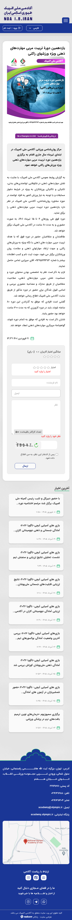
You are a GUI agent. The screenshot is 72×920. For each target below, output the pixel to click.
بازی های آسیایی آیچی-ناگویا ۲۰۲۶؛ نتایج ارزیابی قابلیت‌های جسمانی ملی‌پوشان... (37, 581)
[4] (44, 367)
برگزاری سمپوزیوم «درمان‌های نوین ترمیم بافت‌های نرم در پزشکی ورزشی (37, 716)
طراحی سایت (46, 917)
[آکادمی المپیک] (36, 12)
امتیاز (54, 367)
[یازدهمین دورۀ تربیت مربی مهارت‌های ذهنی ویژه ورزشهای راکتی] (36, 97)
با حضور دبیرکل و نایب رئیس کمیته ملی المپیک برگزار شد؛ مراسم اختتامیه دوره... (37, 501)
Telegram (36, 902)
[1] (34, 367)
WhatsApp (44, 902)
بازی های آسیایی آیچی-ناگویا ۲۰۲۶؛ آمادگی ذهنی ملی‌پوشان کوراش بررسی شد (37, 662)
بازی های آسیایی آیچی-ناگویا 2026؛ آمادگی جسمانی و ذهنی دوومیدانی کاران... (36, 527)
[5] (48, 367)
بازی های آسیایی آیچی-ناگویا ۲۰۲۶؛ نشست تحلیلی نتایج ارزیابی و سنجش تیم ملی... (36, 557)
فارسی (36, 28)
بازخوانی (36, 444)
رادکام (35, 917)
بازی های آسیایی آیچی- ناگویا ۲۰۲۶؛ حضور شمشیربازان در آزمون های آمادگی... (36, 689)
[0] (44, 356)
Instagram (28, 902)
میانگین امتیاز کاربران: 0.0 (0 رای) (44, 352)
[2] (37, 367)
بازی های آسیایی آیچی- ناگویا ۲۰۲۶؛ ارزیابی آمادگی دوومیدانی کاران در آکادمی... (36, 608)
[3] (41, 367)
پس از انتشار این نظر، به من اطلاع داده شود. (38, 456)
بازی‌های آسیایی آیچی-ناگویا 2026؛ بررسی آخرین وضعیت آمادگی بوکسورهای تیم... (37, 635)
